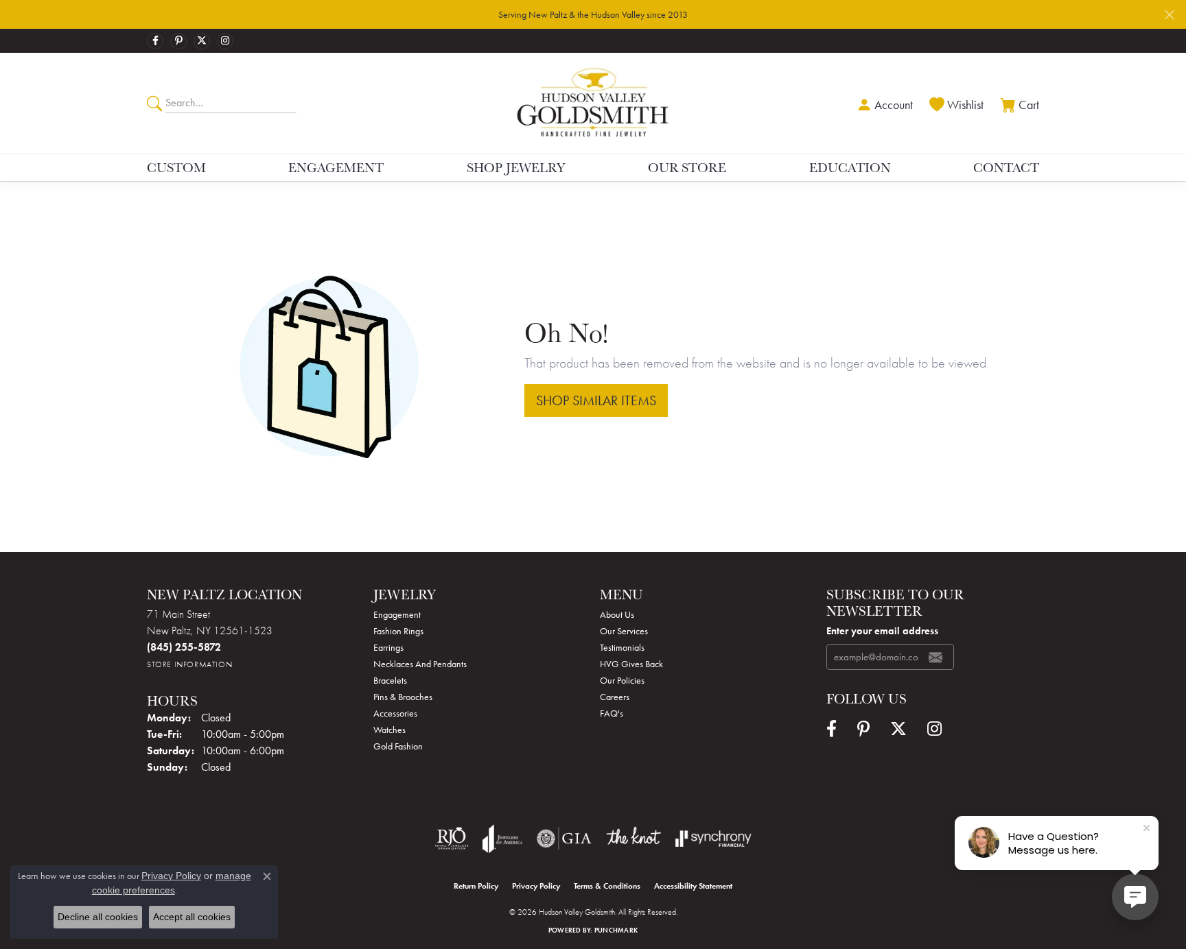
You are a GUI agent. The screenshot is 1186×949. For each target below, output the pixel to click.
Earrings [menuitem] (388, 647)
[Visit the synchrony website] (713, 838)
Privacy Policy (536, 885)
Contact (1006, 167)
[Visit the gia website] (564, 838)
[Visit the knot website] (633, 838)
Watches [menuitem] (389, 729)
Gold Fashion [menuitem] (398, 746)
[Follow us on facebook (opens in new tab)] (155, 41)
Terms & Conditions (607, 885)
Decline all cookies (98, 916)
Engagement (336, 167)
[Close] (1169, 14)
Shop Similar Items (596, 400)
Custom (176, 167)
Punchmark (616, 930)
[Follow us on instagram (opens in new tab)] (225, 41)
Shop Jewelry (516, 167)
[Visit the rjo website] (451, 838)
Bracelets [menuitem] (390, 680)
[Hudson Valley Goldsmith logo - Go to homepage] (593, 103)
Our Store (687, 167)
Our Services (624, 631)
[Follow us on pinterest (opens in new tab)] (178, 41)
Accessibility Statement (693, 885)
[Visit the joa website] (502, 838)
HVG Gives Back (631, 664)
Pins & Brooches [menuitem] (402, 696)
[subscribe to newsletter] (935, 657)
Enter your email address (882, 631)
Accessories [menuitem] (395, 713)
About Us (617, 614)
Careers (614, 696)
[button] (883, 103)
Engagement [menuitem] (397, 614)
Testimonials (622, 647)
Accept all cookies (192, 916)
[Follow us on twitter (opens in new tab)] (202, 41)
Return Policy (476, 885)
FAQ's (611, 713)
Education (850, 167)
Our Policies (622, 680)
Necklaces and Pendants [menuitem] (420, 664)
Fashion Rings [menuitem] (398, 631)
